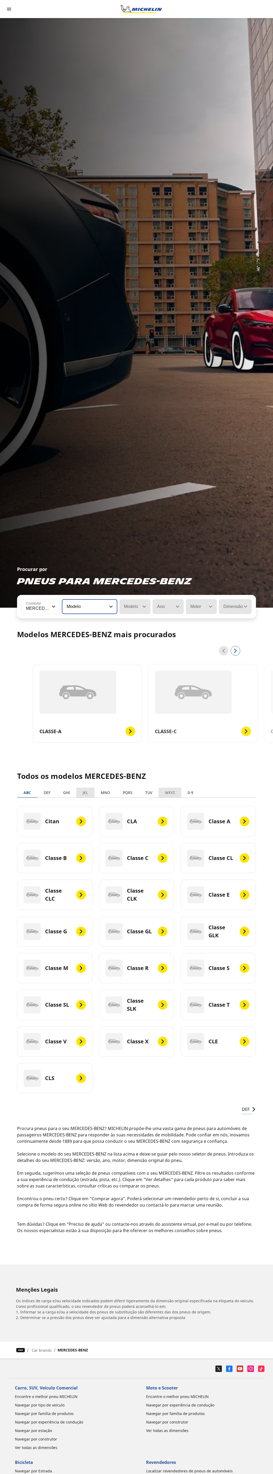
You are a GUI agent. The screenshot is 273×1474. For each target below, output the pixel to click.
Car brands (42, 1350)
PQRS (128, 792)
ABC (27, 792)
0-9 (190, 792)
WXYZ (170, 792)
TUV (148, 792)
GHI (66, 792)
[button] (53, 606)
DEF (47, 792)
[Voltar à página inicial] (141, 9)
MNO (105, 792)
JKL (85, 792)
